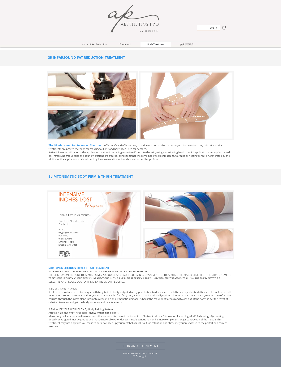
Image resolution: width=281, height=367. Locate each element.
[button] (224, 28)
